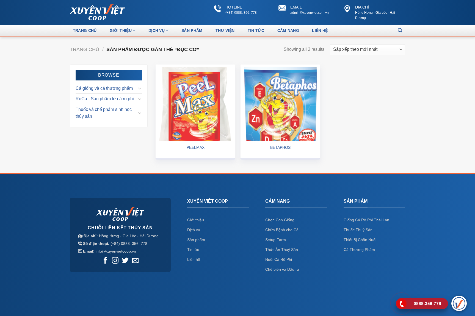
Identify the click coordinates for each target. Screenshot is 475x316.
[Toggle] (139, 88)
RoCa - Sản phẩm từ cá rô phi (105, 98)
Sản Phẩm (191, 30)
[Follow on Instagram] (115, 261)
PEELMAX (196, 147)
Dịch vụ (156, 30)
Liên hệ (320, 30)
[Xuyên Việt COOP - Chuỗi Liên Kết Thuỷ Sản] (97, 12)
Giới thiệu (121, 30)
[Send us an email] (135, 261)
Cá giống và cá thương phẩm (104, 88)
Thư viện (225, 30)
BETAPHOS (280, 147)
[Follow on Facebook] (105, 261)
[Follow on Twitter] (125, 261)
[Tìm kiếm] (400, 30)
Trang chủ (85, 30)
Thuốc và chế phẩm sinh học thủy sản (104, 113)
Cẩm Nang (288, 30)
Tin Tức (256, 30)
